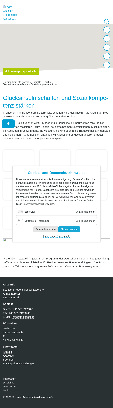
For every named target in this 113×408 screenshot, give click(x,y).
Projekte (37, 82)
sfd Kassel (23, 82)
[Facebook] (106, 56)
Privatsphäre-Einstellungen (19, 363)
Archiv (48, 82)
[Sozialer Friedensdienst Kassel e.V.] (10, 13)
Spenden (8, 359)
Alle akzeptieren (69, 229)
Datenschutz (63, 236)
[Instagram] (106, 47)
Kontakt (7, 351)
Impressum (49, 236)
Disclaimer (9, 382)
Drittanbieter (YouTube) (36, 221)
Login (6, 390)
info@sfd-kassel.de (23, 316)
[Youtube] (106, 65)
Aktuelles (8, 355)
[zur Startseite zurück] (106, 29)
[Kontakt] (106, 38)
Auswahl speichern (46, 229)
